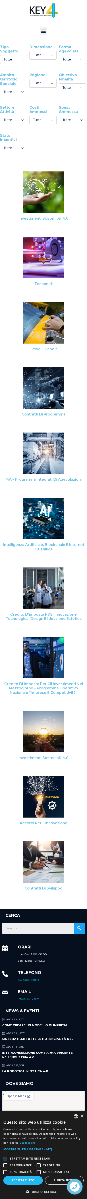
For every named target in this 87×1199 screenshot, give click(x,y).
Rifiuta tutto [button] (64, 1180)
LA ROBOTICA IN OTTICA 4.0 (25, 1071)
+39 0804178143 (28, 979)
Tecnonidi (43, 284)
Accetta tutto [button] (23, 1180)
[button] (43, 31)
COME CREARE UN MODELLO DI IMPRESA (34, 1025)
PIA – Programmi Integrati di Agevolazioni (43, 479)
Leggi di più (27, 1143)
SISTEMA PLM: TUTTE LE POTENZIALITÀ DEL (37, 1039)
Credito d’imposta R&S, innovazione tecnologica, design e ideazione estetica (44, 616)
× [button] (82, 1116)
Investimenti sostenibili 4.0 (43, 218)
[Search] (79, 928)
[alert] (43, 1155)
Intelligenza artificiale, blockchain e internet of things (43, 547)
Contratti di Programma (44, 414)
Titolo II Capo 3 (44, 349)
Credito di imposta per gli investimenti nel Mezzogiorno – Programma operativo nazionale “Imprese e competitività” (43, 688)
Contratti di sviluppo (43, 888)
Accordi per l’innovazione (43, 823)
